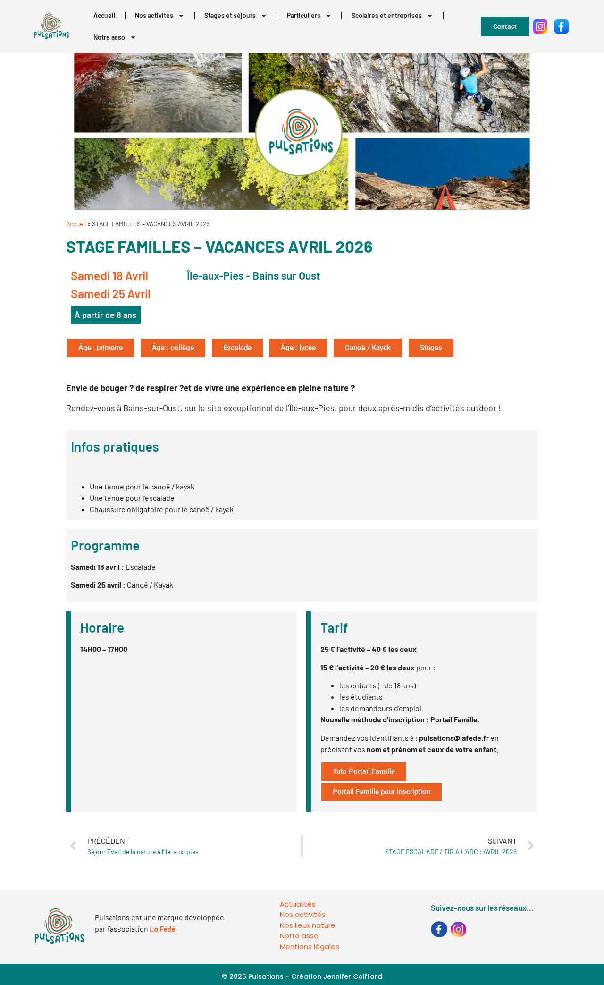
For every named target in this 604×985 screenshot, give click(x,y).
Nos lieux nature (308, 925)
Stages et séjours (230, 15)
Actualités (298, 904)
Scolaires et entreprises (387, 15)
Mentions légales (309, 946)
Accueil (104, 15)
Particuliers (303, 15)
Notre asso (109, 37)
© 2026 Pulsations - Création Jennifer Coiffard (302, 976)
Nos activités (154, 15)
